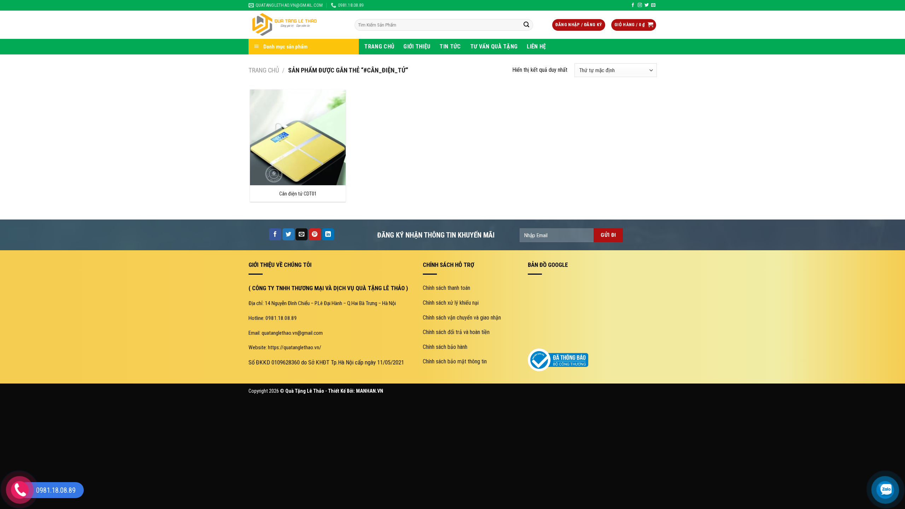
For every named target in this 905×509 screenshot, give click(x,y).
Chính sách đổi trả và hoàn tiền (456, 332)
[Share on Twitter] (288, 234)
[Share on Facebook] (275, 234)
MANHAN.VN (369, 391)
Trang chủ (264, 70)
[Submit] (526, 25)
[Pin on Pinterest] (315, 234)
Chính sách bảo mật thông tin (455, 361)
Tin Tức (450, 46)
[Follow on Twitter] (646, 5)
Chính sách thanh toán (446, 288)
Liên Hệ (536, 46)
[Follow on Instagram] (640, 5)
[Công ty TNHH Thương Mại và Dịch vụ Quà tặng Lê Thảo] (296, 25)
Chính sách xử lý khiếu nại (451, 302)
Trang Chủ (379, 46)
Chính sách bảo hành (445, 347)
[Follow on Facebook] (633, 5)
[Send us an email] (653, 5)
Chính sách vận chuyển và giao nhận (462, 317)
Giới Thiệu (416, 46)
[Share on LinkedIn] (328, 234)
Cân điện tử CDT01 (298, 194)
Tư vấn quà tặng (494, 46)
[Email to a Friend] (302, 234)
